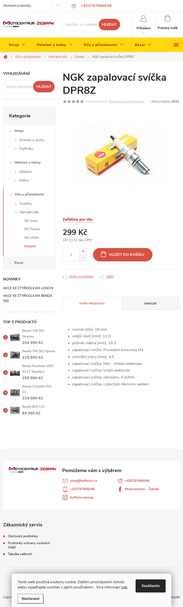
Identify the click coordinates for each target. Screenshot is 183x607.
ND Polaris (32, 229)
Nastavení (30, 598)
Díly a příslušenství (29, 194)
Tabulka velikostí (20, 554)
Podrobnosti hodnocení (126, 102)
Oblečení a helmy (27, 162)
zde (124, 587)
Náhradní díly (29, 212)
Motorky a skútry (31, 140)
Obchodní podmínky (17, 6)
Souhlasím (151, 585)
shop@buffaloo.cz (83, 480)
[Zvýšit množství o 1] (83, 251)
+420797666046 (137, 480)
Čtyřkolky (26, 148)
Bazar (18, 262)
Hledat (109, 24)
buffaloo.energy (81, 497)
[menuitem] (17, 45)
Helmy (24, 180)
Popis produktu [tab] (92, 303)
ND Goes (31, 221)
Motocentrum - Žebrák (142, 489)
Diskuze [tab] (150, 303)
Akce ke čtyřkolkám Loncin (28, 288)
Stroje (18, 131)
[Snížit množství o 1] (83, 258)
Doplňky (26, 203)
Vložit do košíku (126, 254)
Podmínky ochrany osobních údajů (29, 545)
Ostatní (30, 246)
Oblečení (25, 171)
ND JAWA (31, 237)
